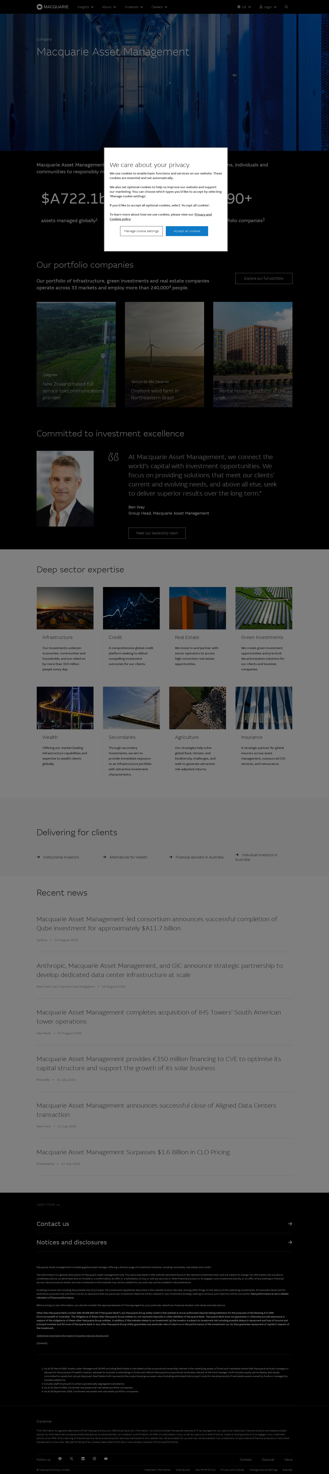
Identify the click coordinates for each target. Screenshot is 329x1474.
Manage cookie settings (141, 231)
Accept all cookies (187, 231)
